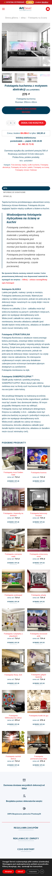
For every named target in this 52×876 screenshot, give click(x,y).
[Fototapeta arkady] (38, 581)
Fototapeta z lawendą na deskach (13, 514)
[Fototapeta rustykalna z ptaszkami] (13, 619)
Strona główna (11, 18)
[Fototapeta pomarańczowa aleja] (38, 742)
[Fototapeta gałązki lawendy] (38, 660)
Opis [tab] (5, 188)
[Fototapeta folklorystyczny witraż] (13, 701)
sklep (23, 18)
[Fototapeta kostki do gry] (38, 701)
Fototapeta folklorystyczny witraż (13, 717)
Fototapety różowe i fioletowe (26, 170)
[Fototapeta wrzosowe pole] (38, 619)
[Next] (46, 47)
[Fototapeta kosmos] (38, 458)
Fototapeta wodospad (13, 595)
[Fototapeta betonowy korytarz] (38, 499)
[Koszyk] (48, 9)
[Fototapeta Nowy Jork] (13, 660)
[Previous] (6, 47)
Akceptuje (8, 872)
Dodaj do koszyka (32, 123)
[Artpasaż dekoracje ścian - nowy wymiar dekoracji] (25, 9)
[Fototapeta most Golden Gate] (13, 458)
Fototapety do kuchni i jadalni (22, 167)
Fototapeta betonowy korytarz (38, 514)
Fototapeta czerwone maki (13, 555)
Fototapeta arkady (38, 595)
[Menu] (3, 9)
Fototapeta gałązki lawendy (38, 676)
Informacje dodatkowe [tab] (14, 192)
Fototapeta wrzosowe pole (38, 635)
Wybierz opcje (13, 481)
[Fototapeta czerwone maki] (13, 540)
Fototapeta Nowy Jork (13, 675)
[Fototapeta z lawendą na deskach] (13, 499)
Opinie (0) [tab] (7, 196)
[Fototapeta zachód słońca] (13, 742)
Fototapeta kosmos (38, 472)
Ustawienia (33, 872)
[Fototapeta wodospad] (13, 581)
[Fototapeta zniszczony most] (38, 540)
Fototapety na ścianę (37, 18)
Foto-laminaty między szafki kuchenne (25, 165)
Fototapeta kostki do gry (38, 716)
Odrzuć (20, 872)
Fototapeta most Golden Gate (13, 473)
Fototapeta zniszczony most (39, 555)
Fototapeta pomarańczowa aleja (38, 757)
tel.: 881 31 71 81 (26, 144)
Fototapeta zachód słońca (13, 757)
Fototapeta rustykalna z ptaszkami (13, 635)
